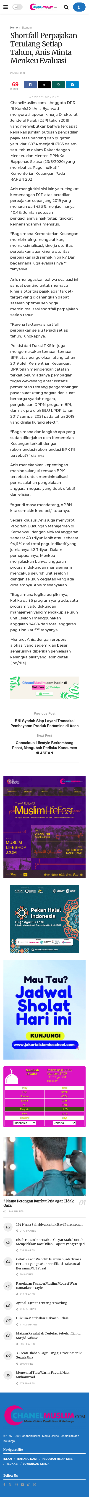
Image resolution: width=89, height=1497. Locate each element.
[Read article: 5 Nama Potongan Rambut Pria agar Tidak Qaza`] (44, 1166)
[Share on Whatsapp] (58, 84)
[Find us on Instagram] (16, 1484)
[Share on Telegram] (72, 84)
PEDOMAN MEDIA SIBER (58, 1459)
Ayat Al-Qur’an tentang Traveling (41, 1303)
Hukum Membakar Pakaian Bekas (42, 1318)
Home (14, 27)
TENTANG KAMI (26, 1459)
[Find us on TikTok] (28, 1484)
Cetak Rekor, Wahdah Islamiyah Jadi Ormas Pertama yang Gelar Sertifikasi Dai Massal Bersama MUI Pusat (48, 1263)
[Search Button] (66, 7)
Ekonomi (26, 27)
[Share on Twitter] (44, 84)
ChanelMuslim (31, 1436)
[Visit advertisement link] (44, 688)
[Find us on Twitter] (10, 1484)
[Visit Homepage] (43, 6)
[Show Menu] (5, 7)
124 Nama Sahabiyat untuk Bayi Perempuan (49, 1225)
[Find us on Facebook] (4, 1484)
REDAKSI (12, 1464)
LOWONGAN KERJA (36, 1464)
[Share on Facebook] (30, 84)
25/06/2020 (17, 72)
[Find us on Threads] (34, 1484)
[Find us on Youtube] (22, 1484)
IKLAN (7, 1459)
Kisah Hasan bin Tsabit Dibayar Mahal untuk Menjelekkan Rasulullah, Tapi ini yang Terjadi (50, 1242)
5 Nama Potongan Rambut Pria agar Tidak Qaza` (38, 1203)
